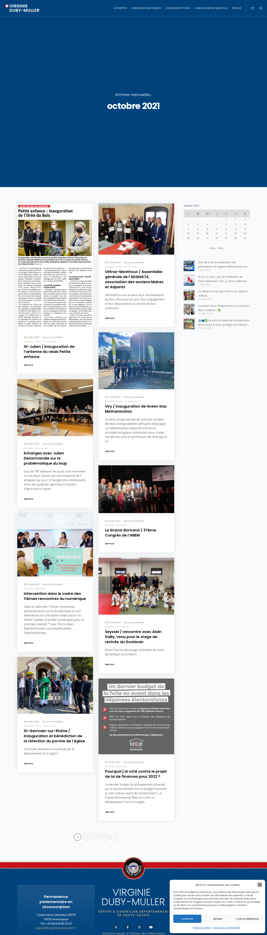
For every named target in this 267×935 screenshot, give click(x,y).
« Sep (212, 248)
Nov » (221, 248)
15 (226, 228)
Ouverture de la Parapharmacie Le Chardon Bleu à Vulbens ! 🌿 (223, 308)
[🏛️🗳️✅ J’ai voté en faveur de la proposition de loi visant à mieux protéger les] (189, 323)
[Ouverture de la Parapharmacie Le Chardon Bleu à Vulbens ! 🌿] (189, 309)
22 (226, 233)
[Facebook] (127, 927)
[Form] (250, 8)
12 (198, 228)
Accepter (187, 918)
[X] (116, 927)
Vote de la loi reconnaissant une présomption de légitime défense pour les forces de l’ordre (222, 264)
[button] (260, 885)
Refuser (217, 918)
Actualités (28, 341)
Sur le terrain (49, 341)
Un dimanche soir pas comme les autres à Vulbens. (223, 293)
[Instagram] (139, 927)
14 (217, 228)
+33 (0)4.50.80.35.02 (59, 924)
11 (188, 228)
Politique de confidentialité (226, 927)
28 (217, 238)
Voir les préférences (247, 918)
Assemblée (121, 525)
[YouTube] (151, 927)
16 (235, 228)
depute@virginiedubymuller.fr (56, 928)
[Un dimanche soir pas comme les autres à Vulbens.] (189, 294)
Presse (38, 341)
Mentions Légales (202, 927)
